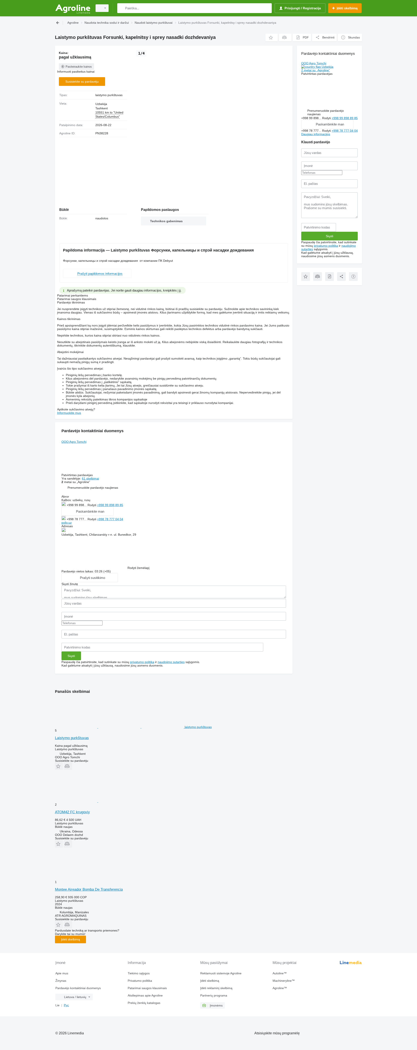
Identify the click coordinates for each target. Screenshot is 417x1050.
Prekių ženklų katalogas (144, 1003)
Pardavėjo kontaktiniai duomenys (78, 988)
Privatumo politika (140, 980)
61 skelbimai (90, 478)
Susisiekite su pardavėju (82, 81)
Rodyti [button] (92, 505)
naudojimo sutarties (171, 662)
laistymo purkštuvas (108, 95)
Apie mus (61, 973)
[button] (271, 37)
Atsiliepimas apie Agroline (145, 995)
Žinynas (60, 980)
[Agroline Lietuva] (72, 8)
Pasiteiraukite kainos (79, 66)
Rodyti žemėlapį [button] (138, 568)
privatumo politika (142, 662)
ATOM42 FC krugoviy (72, 812)
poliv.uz (66, 522)
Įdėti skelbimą (70, 939)
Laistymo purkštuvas (72, 738)
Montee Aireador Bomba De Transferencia (89, 889)
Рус (66, 1005)
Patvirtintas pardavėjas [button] (77, 475)
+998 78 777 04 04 (110, 519)
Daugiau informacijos (315, 134)
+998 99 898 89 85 (110, 505)
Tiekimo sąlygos (139, 973)
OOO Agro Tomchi (73, 441)
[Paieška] (121, 8)
